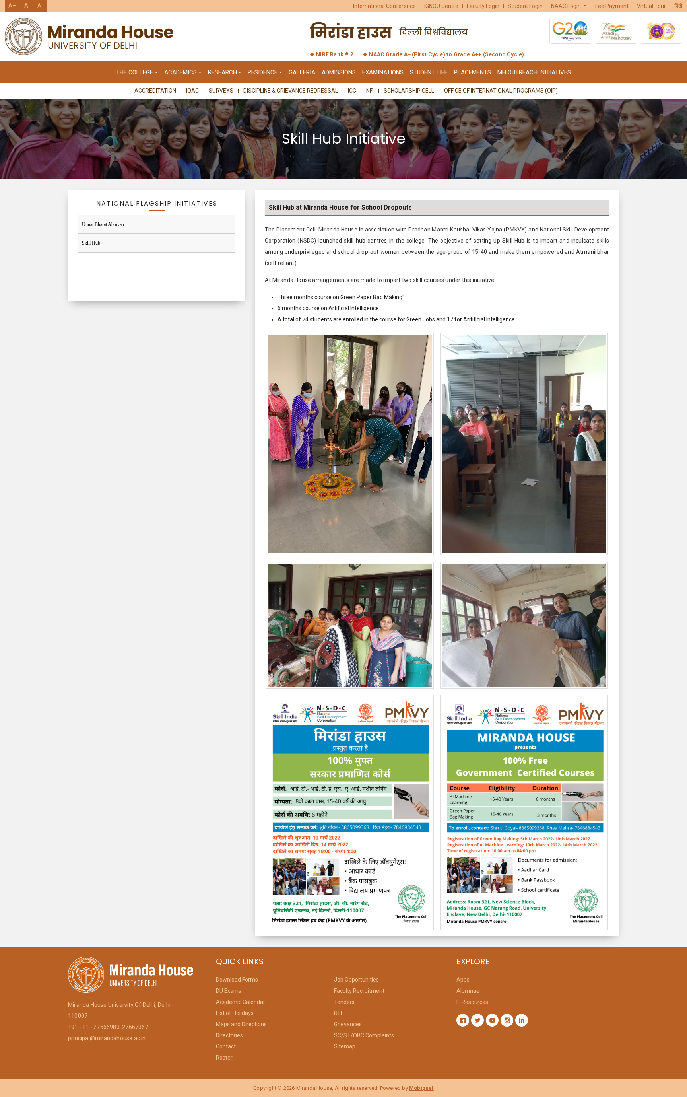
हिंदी (678, 6)
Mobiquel (421, 1088)
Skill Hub (91, 243)
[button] (569, 6)
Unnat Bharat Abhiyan (103, 224)
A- (40, 5)
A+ (12, 5)
